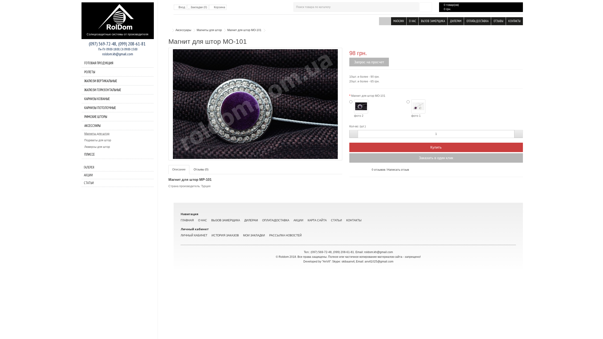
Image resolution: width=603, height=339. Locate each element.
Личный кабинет (194, 235)
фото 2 (358, 115)
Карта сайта (317, 220)
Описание (179, 169)
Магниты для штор (97, 133)
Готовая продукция (98, 63)
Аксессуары (92, 125)
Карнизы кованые (97, 99)
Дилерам (455, 21)
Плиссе (89, 154)
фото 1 (416, 115)
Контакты (514, 21)
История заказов (225, 235)
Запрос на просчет (369, 62)
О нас (412, 21)
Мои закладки (254, 235)
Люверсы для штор (97, 147)
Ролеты (89, 72)
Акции (88, 175)
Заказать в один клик (436, 158)
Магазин (398, 21)
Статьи (89, 183)
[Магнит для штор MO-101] (255, 104)
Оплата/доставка (477, 21)
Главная (187, 220)
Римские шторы (95, 116)
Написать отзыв (398, 169)
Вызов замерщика (433, 21)
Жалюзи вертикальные (100, 81)
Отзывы (498, 21)
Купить (436, 147)
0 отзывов (378, 169)
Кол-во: (354, 126)
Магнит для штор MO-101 (244, 30)
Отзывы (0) (201, 169)
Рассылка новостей (285, 235)
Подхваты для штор (97, 140)
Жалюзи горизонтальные (102, 90)
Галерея (89, 167)
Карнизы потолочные (100, 107)
